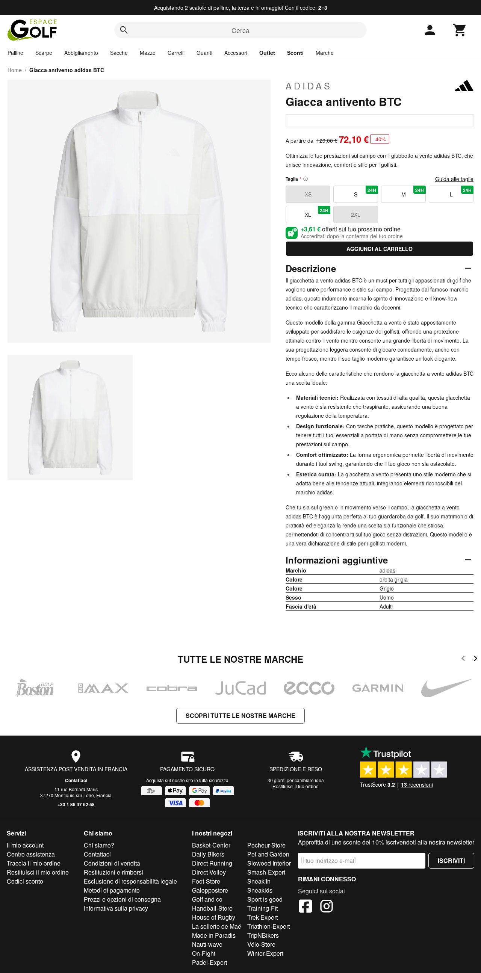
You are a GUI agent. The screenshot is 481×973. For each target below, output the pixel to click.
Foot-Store (206, 881)
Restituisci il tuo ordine (295, 786)
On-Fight (203, 953)
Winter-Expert (265, 953)
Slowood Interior (269, 863)
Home (15, 70)
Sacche (119, 52)
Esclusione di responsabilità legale (130, 881)
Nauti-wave (207, 944)
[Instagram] (326, 907)
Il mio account (25, 845)
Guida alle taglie (454, 179)
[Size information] (305, 178)
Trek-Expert (262, 917)
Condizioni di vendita (112, 863)
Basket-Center (211, 845)
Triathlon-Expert (268, 926)
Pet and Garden (268, 854)
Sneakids (259, 890)
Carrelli (176, 52)
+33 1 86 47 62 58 (76, 804)
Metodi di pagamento (112, 890)
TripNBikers (263, 935)
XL (316, 212)
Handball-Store (212, 908)
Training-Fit (262, 908)
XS (308, 194)
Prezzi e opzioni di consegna (122, 899)
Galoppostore (210, 890)
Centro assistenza (31, 854)
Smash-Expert (266, 872)
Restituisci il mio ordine (38, 872)
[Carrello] (459, 30)
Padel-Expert (209, 962)
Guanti (204, 52)
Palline (15, 52)
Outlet (267, 52)
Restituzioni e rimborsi (113, 872)
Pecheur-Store (266, 845)
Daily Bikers (208, 854)
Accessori (235, 52)
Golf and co (207, 899)
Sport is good (265, 899)
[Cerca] (124, 30)
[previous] (463, 659)
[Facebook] (305, 907)
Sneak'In (259, 881)
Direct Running (212, 863)
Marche (325, 52)
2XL (355, 214)
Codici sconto (25, 881)
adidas (309, 86)
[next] (475, 659)
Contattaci (76, 780)
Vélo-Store (261, 944)
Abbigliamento (81, 52)
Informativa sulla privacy (116, 908)
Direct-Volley (209, 872)
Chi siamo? (99, 845)
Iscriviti (451, 860)
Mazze (148, 52)
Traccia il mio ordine (34, 863)
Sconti (295, 52)
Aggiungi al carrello (379, 248)
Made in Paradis (214, 935)
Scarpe (43, 52)
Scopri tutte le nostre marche (240, 715)
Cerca (240, 30)
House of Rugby (213, 917)
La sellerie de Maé (216, 926)
